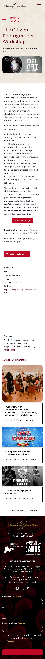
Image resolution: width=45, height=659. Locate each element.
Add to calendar (17, 254)
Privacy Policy (29, 638)
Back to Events (15, 19)
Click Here (20, 220)
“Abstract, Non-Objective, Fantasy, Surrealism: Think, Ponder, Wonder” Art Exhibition (21, 411)
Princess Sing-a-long (16, 510)
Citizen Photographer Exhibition (18, 492)
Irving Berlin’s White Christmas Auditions (17, 453)
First (4, 607)
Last (4, 619)
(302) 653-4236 (26, 536)
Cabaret (34, 510)
